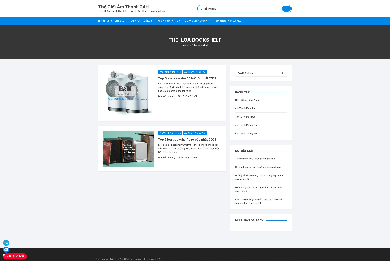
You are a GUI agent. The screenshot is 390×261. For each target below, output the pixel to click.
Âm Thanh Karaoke (141, 21)
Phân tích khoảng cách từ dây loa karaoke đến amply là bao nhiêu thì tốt (259, 201)
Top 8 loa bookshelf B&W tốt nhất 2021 (187, 78)
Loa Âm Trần (154, 259)
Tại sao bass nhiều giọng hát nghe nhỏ (255, 158)
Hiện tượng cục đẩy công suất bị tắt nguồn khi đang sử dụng (259, 189)
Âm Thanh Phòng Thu (198, 21)
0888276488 (17, 256)
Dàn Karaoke (102, 259)
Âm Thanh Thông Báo (228, 21)
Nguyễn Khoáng (167, 96)
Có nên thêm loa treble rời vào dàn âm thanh (258, 167)
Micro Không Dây (119, 259)
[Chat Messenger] (6, 249)
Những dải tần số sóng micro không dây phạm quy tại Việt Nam (259, 177)
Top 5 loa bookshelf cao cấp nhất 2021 (187, 139)
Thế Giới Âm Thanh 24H (123, 6)
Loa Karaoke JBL (138, 259)
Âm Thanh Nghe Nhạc (170, 72)
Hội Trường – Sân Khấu (111, 21)
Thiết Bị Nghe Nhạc (169, 21)
